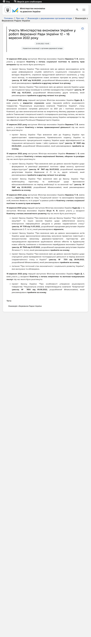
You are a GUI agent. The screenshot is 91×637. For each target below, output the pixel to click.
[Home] (39, 10)
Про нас (20, 18)
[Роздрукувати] (82, 28)
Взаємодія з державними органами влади (49, 18)
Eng (8, 2)
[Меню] (84, 10)
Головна (8, 18)
